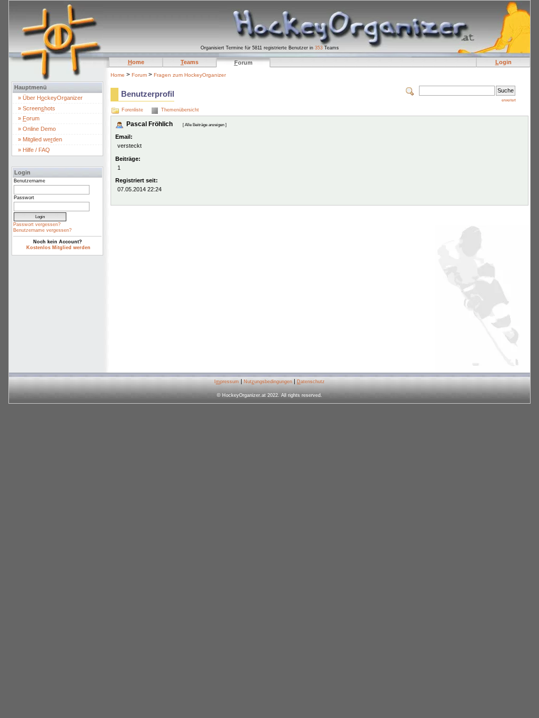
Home (118, 75)
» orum (28, 118)
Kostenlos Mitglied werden (58, 247)
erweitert (509, 100)
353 (319, 47)
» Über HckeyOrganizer (50, 98)
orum (243, 62)
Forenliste (132, 109)
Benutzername (29, 180)
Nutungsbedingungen (268, 381)
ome (136, 62)
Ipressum (226, 381)
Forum (139, 75)
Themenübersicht (180, 109)
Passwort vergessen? (37, 224)
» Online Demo (37, 129)
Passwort (24, 197)
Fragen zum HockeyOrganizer (190, 75)
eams (189, 62)
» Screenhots (36, 108)
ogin (503, 62)
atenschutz (311, 381)
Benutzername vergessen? (42, 230)
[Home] (56, 29)
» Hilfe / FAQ (34, 150)
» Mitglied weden (40, 139)
